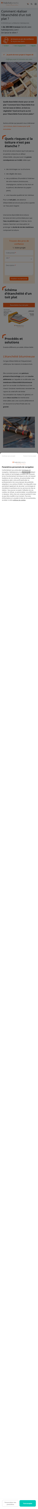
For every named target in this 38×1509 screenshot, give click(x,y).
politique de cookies (19, 500)
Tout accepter (27, 1503)
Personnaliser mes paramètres (10, 1503)
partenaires (26, 472)
